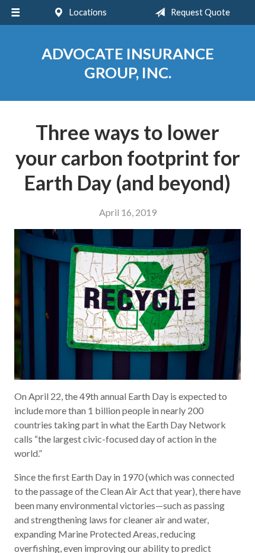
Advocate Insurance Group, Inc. (128, 63)
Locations (87, 12)
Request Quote (199, 12)
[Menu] (15, 12)
